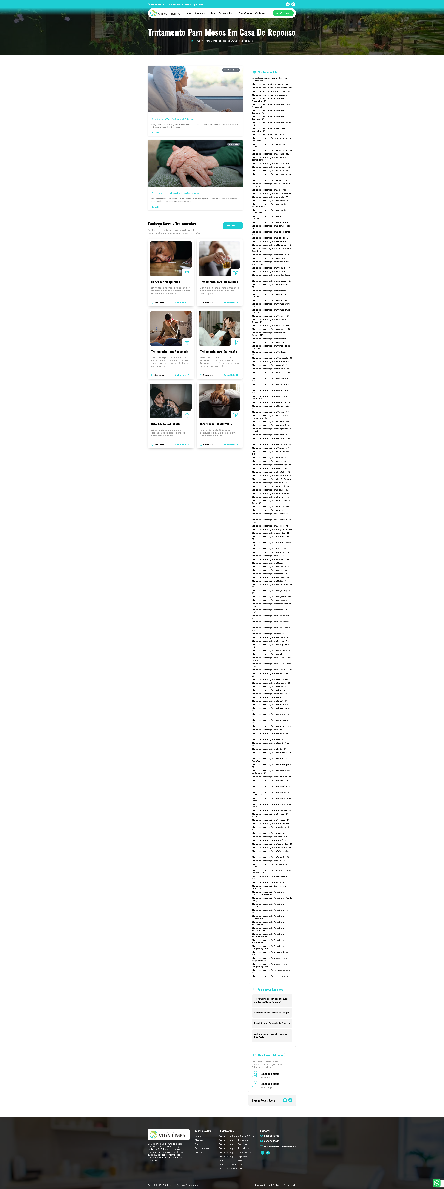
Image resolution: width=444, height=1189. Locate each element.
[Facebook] (288, 4)
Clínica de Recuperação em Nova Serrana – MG (271, 629)
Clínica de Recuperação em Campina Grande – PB (269, 295)
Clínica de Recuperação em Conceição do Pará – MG (271, 347)
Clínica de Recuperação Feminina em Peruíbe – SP (269, 923)
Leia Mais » (155, 133)
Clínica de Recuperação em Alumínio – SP (270, 163)
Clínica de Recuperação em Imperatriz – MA (271, 475)
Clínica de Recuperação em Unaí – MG (269, 860)
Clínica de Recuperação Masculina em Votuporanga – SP (269, 965)
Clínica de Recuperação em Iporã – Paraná (271, 479)
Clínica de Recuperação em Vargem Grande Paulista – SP (272, 871)
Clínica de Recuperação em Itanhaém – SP (271, 497)
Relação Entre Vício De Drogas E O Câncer (173, 119)
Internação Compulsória (231, 1160)
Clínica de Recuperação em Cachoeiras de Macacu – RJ (271, 263)
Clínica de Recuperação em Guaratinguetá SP (271, 439)
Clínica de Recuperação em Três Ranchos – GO (271, 852)
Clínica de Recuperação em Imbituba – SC (271, 472)
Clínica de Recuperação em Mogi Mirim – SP (271, 596)
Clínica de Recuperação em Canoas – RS (270, 316)
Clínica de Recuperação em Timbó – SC (269, 840)
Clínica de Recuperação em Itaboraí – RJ (270, 486)
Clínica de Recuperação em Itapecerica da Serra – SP (271, 501)
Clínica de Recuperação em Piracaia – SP (270, 690)
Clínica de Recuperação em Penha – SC (269, 686)
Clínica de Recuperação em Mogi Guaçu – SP (271, 591)
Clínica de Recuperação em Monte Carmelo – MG (271, 605)
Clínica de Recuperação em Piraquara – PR (271, 704)
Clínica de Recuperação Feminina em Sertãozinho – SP (269, 935)
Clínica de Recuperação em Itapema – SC (271, 506)
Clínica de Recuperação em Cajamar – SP (271, 268)
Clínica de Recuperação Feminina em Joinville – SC (269, 917)
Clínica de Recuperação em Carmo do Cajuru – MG (269, 333)
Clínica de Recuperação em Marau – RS (269, 570)
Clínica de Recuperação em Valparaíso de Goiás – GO (271, 865)
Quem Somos (245, 13)
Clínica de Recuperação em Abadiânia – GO (272, 150)
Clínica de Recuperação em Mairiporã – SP (271, 566)
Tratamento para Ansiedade (234, 1148)
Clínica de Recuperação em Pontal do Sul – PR (271, 715)
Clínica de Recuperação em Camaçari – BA (271, 281)
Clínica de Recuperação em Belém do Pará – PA (272, 227)
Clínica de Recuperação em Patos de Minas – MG (271, 665)
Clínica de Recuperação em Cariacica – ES (271, 329)
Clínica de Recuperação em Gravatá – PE (270, 421)
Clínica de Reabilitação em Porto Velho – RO (272, 88)
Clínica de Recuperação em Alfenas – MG (270, 154)
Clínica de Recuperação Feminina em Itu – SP (271, 911)
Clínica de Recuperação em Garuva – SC (270, 412)
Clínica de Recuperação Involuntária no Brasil (270, 953)
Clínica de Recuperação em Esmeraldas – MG (271, 391)
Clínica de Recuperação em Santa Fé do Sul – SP (271, 753)
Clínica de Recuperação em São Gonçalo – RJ (271, 781)
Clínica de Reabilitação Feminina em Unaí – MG (271, 123)
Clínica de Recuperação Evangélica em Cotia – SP (269, 887)
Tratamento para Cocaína (233, 1144)
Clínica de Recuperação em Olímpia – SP (270, 634)
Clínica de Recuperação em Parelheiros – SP (271, 654)
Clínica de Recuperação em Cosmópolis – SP (272, 358)
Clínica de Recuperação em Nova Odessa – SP (271, 623)
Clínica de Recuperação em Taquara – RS (270, 820)
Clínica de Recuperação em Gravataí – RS (271, 425)
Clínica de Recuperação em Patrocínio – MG (272, 670)
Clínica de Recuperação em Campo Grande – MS (271, 305)
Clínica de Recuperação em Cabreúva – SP (271, 254)
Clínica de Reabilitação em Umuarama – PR (271, 95)
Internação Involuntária (231, 1164)
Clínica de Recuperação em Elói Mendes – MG (270, 379)
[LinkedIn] (268, 1153)
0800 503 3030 (270, 1074)
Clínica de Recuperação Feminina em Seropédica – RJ (269, 929)
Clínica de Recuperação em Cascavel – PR (271, 338)
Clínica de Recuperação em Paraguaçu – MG (270, 645)
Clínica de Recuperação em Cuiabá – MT (270, 365)
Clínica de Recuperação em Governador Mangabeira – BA (270, 416)
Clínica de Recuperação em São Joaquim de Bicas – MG (272, 793)
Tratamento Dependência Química (237, 1136)
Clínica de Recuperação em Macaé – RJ (270, 563)
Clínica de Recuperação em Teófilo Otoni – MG (271, 828)
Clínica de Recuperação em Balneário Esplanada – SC (269, 205)
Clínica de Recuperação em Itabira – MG (270, 482)
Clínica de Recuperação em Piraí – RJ (268, 697)
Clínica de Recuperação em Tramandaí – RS (272, 844)
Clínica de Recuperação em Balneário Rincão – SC (269, 211)
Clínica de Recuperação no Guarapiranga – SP (271, 971)
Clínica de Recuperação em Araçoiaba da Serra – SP (271, 185)
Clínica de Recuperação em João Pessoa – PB (271, 537)
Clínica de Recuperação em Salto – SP (269, 749)
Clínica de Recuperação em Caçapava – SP (271, 258)
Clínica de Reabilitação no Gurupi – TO (269, 134)
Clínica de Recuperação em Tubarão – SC (271, 857)
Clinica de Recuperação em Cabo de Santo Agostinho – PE (271, 249)
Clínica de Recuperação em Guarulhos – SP (271, 444)
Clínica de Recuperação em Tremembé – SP (271, 847)
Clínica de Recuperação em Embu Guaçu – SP (271, 385)
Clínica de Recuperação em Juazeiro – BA (270, 552)
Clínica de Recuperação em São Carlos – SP (271, 776)
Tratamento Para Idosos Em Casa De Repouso (175, 193)
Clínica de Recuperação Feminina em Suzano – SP (269, 941)
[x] (293, 4)
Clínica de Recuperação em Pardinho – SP (271, 650)
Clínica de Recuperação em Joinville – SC (270, 548)
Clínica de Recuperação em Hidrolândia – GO (271, 452)
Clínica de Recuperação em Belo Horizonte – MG (272, 233)
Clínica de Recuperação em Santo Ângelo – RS (271, 765)
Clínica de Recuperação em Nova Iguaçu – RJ (271, 617)
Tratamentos (225, 13)
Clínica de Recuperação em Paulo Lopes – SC (271, 674)
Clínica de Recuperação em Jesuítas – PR (270, 533)
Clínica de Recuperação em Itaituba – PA (270, 493)
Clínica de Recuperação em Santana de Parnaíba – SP (270, 759)
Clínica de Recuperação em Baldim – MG (270, 200)
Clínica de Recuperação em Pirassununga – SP (272, 709)
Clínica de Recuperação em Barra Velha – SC (272, 222)
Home (189, 13)
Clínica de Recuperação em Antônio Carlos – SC (271, 175)
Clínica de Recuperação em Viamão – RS (270, 882)
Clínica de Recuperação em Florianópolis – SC (271, 407)
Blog (213, 13)
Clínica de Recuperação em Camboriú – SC (271, 290)
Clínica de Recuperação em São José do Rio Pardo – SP (271, 799)
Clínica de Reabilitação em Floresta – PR (270, 84)
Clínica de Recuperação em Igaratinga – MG (272, 465)
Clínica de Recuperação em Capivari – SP (270, 325)
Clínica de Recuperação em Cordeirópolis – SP (271, 353)
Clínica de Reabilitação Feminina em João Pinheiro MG (271, 105)
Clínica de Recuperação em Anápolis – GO (271, 170)
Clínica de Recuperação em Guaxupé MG (270, 448)
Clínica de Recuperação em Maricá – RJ (270, 574)
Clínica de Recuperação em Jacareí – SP (270, 526)
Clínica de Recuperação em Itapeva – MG (270, 510)
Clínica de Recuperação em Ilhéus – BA (269, 468)
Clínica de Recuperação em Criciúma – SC (271, 361)
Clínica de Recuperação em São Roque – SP (271, 810)
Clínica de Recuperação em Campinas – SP (271, 300)
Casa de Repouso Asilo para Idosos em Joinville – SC (269, 79)
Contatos (260, 13)
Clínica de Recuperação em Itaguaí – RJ (270, 490)
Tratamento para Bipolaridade (235, 1152)
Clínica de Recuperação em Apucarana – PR (272, 180)
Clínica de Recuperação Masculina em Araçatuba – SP (269, 959)
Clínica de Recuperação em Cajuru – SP (270, 271)
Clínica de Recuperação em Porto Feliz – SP (271, 730)
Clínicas (199, 1140)
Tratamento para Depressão (234, 1156)
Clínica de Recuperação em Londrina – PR (270, 559)
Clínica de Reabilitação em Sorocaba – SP (271, 91)
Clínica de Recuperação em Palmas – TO (270, 641)
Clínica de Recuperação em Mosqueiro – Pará (270, 611)
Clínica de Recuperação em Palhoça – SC (270, 637)
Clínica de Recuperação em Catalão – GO (271, 342)
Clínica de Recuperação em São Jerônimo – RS (271, 787)
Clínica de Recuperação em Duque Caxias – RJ (271, 373)
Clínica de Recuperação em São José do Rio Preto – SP (271, 805)
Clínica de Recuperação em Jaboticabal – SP (271, 515)
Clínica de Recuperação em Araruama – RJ (271, 193)
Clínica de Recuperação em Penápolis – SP (271, 683)
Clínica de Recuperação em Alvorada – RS (271, 167)
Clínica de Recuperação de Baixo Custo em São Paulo (271, 139)
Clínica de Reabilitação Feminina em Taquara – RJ (268, 111)
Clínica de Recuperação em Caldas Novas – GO (272, 276)
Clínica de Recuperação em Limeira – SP (270, 556)
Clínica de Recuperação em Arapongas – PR (272, 190)
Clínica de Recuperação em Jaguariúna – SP (272, 529)
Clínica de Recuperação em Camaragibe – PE (271, 285)
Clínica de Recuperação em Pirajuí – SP (269, 701)
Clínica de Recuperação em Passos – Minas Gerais (271, 659)
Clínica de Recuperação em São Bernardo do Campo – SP (271, 771)
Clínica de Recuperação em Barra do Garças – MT (268, 217)
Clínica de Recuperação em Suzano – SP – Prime (271, 815)
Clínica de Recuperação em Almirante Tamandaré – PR (269, 158)
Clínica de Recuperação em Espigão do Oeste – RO (269, 397)
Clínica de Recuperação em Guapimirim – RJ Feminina (272, 430)
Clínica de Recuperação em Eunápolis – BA (271, 402)
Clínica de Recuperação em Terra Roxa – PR (271, 837)
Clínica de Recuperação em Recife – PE (269, 739)
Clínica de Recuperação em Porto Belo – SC (271, 726)
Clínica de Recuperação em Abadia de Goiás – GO (269, 145)
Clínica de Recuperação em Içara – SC (269, 461)
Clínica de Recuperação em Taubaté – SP (270, 823)
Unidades (200, 13)
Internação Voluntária (230, 1168)
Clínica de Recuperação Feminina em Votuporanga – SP (269, 947)
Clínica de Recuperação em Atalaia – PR (270, 197)
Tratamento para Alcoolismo (234, 1140)
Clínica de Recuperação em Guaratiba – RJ (271, 435)
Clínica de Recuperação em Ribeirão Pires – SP (271, 744)
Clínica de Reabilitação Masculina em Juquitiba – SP (269, 129)
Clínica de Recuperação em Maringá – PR (270, 577)
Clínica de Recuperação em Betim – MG (270, 241)
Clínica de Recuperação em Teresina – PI (270, 833)
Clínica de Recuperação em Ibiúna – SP (269, 457)
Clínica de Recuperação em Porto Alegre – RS (271, 721)
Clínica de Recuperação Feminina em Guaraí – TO (269, 905)
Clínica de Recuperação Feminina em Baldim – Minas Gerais (269, 893)
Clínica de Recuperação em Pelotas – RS (270, 679)
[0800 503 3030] (255, 1074)
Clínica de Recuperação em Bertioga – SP (270, 238)
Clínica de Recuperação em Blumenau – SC (271, 245)
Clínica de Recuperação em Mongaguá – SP (271, 600)
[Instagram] (290, 1100)
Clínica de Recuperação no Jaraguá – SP (270, 976)
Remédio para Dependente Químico (272, 1023)
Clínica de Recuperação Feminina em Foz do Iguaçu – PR (272, 899)
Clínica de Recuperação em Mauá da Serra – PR (272, 585)
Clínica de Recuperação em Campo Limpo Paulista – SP (271, 311)
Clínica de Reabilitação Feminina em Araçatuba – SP (268, 99)
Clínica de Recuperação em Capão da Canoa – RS (269, 320)
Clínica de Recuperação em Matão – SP (269, 581)
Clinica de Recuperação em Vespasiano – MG (271, 877)
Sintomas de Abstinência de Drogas (271, 1012)
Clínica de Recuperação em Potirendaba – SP (271, 734)
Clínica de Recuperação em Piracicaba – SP (271, 694)
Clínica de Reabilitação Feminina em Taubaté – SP (268, 117)
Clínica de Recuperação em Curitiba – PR (270, 368)
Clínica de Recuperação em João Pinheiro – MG (271, 543)
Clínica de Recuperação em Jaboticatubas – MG (271, 521)
